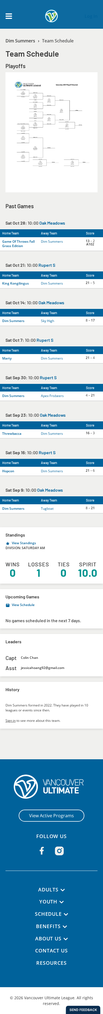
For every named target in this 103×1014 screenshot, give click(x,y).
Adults (48, 889)
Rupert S (46, 265)
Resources (51, 963)
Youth (48, 901)
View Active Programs (51, 816)
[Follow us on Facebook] (42, 850)
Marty (7, 358)
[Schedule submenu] (66, 914)
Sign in (10, 720)
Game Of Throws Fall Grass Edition (18, 243)
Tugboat (47, 508)
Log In (91, 16)
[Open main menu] (8, 16)
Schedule (48, 914)
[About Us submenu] (65, 939)
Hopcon (8, 471)
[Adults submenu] (62, 890)
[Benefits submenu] (65, 926)
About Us (48, 938)
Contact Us (51, 950)
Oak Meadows (52, 222)
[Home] (51, 787)
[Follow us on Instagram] (59, 851)
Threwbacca (11, 433)
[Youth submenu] (61, 902)
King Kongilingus (15, 283)
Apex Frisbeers (52, 395)
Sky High (47, 320)
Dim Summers (20, 41)
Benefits (48, 926)
